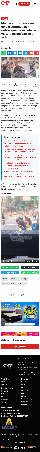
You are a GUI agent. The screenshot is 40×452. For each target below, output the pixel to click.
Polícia (23, 382)
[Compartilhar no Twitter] (25, 53)
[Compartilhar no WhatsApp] (3, 53)
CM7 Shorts (24, 4)
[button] (20, 229)
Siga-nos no (14, 295)
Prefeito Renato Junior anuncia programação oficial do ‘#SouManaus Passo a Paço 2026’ (18, 165)
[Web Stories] (16, 3)
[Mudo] (32, 261)
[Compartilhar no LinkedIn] (20, 53)
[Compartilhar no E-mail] (30, 53)
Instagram (4, 400)
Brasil (5, 19)
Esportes (24, 404)
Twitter (3, 394)
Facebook (4, 391)
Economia (24, 402)
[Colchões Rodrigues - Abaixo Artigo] (20, 314)
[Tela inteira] (36, 261)
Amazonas (25, 390)
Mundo (23, 396)
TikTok (3, 402)
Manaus (24, 387)
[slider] (18, 261)
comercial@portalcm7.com (10, 413)
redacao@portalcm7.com (10, 410)
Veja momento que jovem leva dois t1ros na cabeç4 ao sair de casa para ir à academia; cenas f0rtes (20, 157)
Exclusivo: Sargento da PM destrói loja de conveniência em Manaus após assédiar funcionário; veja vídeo (20, 143)
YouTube (4, 397)
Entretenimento (26, 399)
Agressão (15, 279)
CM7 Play (4, 384)
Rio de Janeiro (8, 283)
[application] (20, 229)
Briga (25, 279)
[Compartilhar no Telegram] (14, 53)
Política (23, 384)
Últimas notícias (6, 382)
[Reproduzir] (4, 261)
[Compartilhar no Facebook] (9, 53)
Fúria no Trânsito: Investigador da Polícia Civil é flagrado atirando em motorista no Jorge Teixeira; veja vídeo (19, 173)
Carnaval (21, 283)
